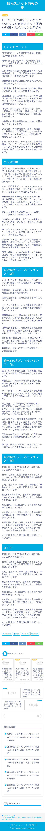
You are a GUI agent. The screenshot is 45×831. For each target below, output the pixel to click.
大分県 (5, 15)
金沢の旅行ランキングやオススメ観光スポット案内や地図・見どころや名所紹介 (23, 750)
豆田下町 (35, 634)
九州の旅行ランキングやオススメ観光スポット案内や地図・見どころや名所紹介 (23, 788)
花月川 (17, 634)
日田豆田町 (7, 634)
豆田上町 (26, 634)
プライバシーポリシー (17, 825)
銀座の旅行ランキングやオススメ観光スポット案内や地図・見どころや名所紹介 (23, 763)
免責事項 (31, 825)
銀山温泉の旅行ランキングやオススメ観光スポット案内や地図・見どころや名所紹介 (23, 775)
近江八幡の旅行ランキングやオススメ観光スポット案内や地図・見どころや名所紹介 (23, 737)
